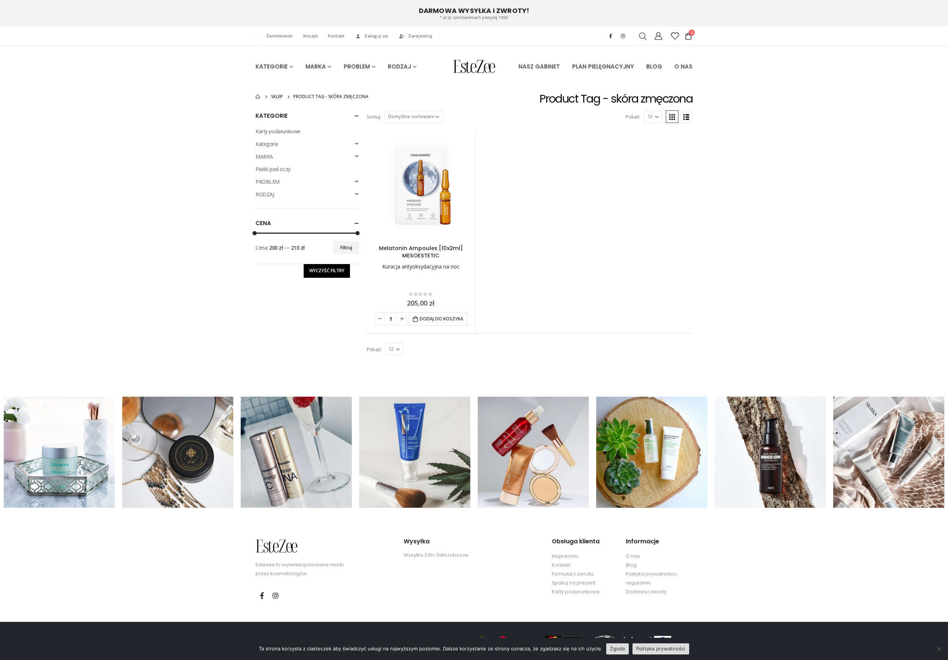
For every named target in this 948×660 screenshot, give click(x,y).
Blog (631, 565)
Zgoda (617, 648)
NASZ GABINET (539, 66)
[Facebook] (610, 36)
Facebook (261, 595)
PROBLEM (357, 66)
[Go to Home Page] (258, 96)
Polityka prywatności (660, 648)
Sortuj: (374, 116)
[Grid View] (672, 116)
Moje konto (565, 556)
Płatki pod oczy (273, 169)
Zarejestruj (420, 36)
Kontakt (336, 36)
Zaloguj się (376, 36)
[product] (421, 184)
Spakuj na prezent (573, 582)
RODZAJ (399, 66)
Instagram (275, 595)
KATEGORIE (272, 66)
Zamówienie (279, 36)
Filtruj (346, 247)
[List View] (686, 116)
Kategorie (267, 143)
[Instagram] (623, 36)
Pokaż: (632, 116)
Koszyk (310, 36)
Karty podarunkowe (278, 131)
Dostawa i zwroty (646, 591)
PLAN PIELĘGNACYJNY (603, 66)
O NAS (683, 66)
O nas (633, 556)
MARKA (316, 66)
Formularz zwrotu (572, 573)
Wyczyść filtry (326, 270)
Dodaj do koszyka (441, 319)
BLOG (654, 66)
